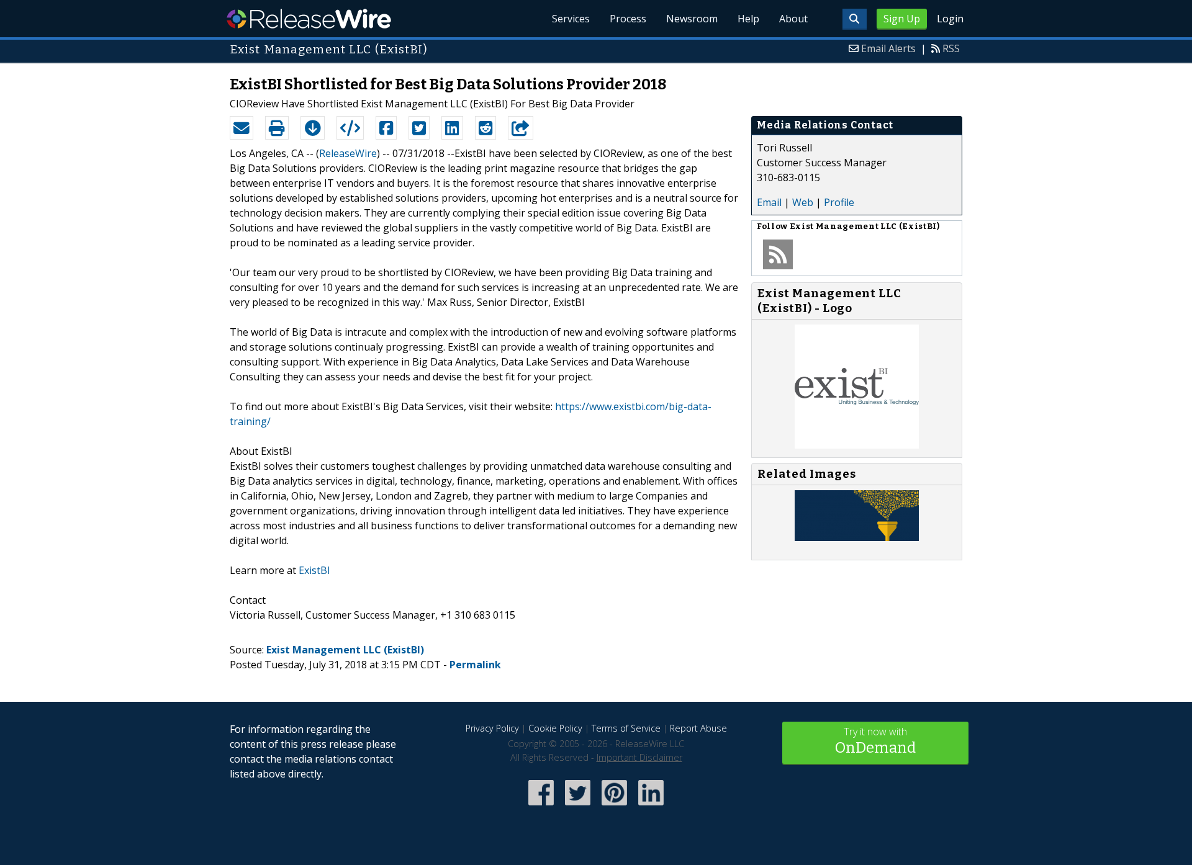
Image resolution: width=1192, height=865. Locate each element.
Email (769, 202)
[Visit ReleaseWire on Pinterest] (614, 806)
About (793, 18)
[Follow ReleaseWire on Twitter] (578, 806)
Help (748, 18)
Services (571, 18)
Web (802, 202)
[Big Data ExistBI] (857, 537)
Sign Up (901, 18)
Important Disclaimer (639, 757)
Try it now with (875, 740)
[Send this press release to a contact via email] (241, 128)
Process (628, 18)
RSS (951, 48)
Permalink (475, 664)
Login (950, 18)
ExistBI (314, 570)
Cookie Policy (555, 728)
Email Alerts (888, 48)
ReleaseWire (309, 18)
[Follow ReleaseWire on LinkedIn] (651, 806)
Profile (839, 202)
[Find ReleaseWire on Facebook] (541, 806)
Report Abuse (698, 728)
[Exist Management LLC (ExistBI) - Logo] (857, 445)
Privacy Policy (492, 728)
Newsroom (692, 18)
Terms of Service (626, 728)
